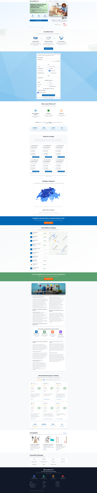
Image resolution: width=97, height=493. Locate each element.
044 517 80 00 (32, 483)
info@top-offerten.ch (33, 484)
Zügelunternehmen (34, 461)
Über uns (44, 483)
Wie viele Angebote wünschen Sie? (48, 88)
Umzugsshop (57, 484)
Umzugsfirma (50, 1)
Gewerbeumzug (63, 461)
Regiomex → (32, 399)
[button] (55, 240)
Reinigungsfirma (56, 1)
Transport (43, 464)
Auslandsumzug (34, 464)
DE (66, 1)
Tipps (46, 1)
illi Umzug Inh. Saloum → (59, 399)
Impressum (44, 485)
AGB (43, 487)
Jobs (60, 1)
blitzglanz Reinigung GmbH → (46, 399)
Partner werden (58, 483)
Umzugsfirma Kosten (53, 464)
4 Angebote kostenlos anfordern (48, 95)
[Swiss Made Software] (65, 24)
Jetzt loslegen (39, 20)
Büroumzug (53, 461)
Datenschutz (44, 486)
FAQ (43, 484)
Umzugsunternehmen (44, 461)
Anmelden (63, 1)
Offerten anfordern (48, 48)
